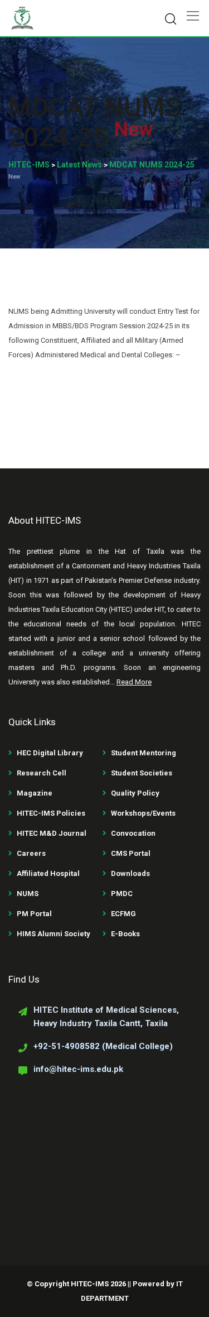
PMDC (122, 893)
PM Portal (34, 913)
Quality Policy (135, 793)
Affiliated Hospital (48, 873)
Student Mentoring (143, 753)
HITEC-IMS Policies (51, 813)
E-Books (125, 934)
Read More (134, 682)
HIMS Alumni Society (53, 934)
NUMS (27, 893)
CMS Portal (130, 853)
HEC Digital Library (50, 753)
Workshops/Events (143, 813)
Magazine (34, 793)
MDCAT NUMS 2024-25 (94, 122)
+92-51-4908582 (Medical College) (103, 1046)
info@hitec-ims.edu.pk (78, 1069)
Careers (31, 853)
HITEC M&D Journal (51, 833)
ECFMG (123, 913)
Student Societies (141, 773)
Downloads (130, 873)
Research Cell (41, 773)
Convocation (133, 833)
